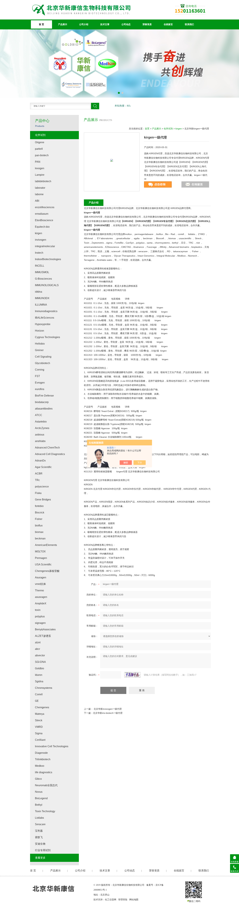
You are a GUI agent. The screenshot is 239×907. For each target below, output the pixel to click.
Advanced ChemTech (47, 447)
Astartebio (41, 421)
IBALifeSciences (44, 317)
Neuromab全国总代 (46, 785)
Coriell (39, 694)
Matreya (39, 713)
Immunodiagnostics (46, 311)
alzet (37, 642)
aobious (39, 434)
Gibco (38, 778)
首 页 (41, 24)
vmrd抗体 (40, 584)
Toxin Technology (45, 811)
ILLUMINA (41, 304)
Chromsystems (43, 688)
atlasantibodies (44, 408)
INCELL (39, 265)
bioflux (39, 525)
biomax (39, 532)
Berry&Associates (45, 629)
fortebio (39, 506)
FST (37, 376)
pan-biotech (42, 155)
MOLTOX (40, 551)
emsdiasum (41, 213)
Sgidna (39, 681)
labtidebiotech (43, 181)
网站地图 (133, 899)
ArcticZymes (42, 428)
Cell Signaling (43, 356)
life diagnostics (43, 772)
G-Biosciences (43, 278)
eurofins (39, 389)
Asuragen (40, 577)
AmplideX (40, 603)
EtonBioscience (44, 220)
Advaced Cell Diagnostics (50, 454)
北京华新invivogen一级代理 (108, 709)
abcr (37, 649)
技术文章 (104, 24)
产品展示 (62, 24)
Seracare (40, 824)
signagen (40, 623)
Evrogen (40, 382)
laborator (40, 187)
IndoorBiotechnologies (48, 259)
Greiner (39, 350)
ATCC (38, 415)
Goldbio (39, 668)
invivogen (40, 239)
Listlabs (39, 817)
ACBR (38, 473)
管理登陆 (122, 899)
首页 (147, 128)
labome (39, 194)
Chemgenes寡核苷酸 (47, 571)
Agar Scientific (43, 467)
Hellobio (40, 343)
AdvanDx (40, 460)
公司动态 (126, 24)
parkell (39, 148)
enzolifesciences (44, 207)
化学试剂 (168, 128)
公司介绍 (83, 24)
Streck (38, 720)
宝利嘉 (39, 830)
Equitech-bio (42, 226)
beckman (40, 538)
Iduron (38, 675)
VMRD (39, 726)
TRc (37, 480)
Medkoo (39, 765)
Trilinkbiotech (42, 759)
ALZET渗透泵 (43, 636)
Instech (39, 252)
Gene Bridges (43, 499)
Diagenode (41, 752)
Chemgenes (42, 707)
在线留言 (168, 24)
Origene (39, 142)
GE (37, 700)
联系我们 (189, 24)
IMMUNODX (42, 298)
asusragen (41, 597)
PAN (37, 161)
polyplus (40, 616)
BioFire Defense (44, 395)
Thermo (39, 590)
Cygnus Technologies (47, 337)
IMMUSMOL (42, 272)
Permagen (41, 558)
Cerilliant (40, 739)
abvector (40, 655)
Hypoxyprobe (42, 324)
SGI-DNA (40, 662)
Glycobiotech (42, 363)
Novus (38, 791)
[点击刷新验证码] (132, 675)
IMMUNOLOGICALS (47, 285)
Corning (39, 369)
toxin (37, 610)
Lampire (39, 174)
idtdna (38, 291)
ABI (37, 200)
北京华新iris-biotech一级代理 (107, 713)
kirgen (178, 128)
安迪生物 (40, 843)
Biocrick (39, 512)
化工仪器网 (110, 899)
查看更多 (40, 857)
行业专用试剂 (43, 850)
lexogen (39, 168)
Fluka (38, 493)
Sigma (38, 733)
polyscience (42, 486)
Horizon (39, 330)
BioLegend (41, 798)
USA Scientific (43, 564)
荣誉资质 (147, 24)
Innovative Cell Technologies (51, 746)
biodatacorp (42, 402)
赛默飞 (39, 837)
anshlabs (40, 441)
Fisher (38, 519)
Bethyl (38, 804)
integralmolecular (45, 246)
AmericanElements (46, 545)
